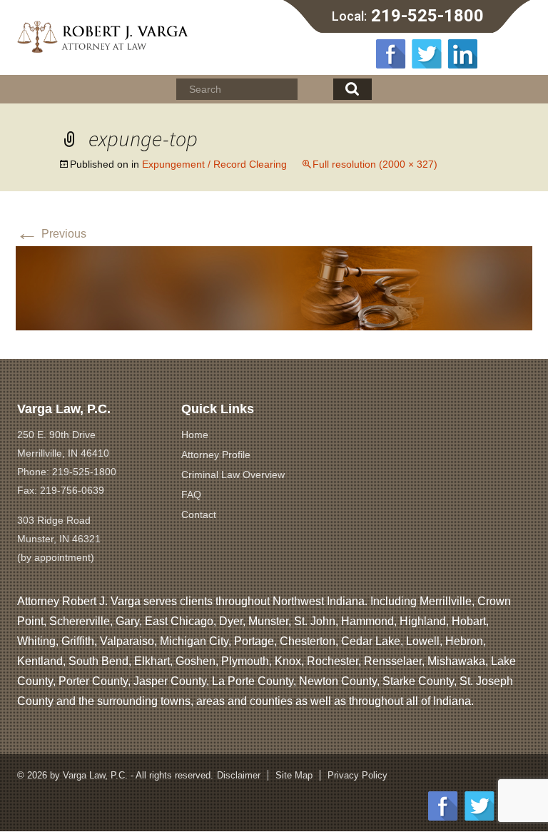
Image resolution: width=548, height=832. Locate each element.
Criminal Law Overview (233, 474)
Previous (51, 234)
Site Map (294, 775)
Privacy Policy (357, 775)
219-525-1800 (427, 16)
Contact (198, 514)
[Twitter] (426, 53)
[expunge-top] (274, 287)
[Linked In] (462, 53)
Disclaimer (238, 775)
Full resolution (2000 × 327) (375, 164)
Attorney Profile (215, 454)
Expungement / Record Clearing (214, 164)
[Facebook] (391, 53)
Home (194, 434)
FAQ (191, 494)
